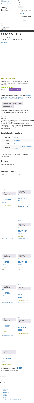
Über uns (5, 397)
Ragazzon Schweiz (6, 4)
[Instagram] (22, 368)
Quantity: (3, 89)
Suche (20, 7)
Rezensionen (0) (7, 106)
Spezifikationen (17, 103)
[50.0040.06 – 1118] (1, 42)
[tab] (7, 103)
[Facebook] (18, 368)
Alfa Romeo (11, 38)
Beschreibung (7, 103)
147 (30, 97)
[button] (9, 193)
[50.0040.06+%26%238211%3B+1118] (2, 42)
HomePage (6, 389)
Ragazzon (28, 95)
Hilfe (24, 10)
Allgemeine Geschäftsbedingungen (12, 399)
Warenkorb (6, 392)
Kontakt (5, 395)
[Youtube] (20, 368)
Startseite (3, 31)
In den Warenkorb (15, 90)
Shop (8, 31)
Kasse (5, 394)
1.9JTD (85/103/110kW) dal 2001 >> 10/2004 (16, 97)
